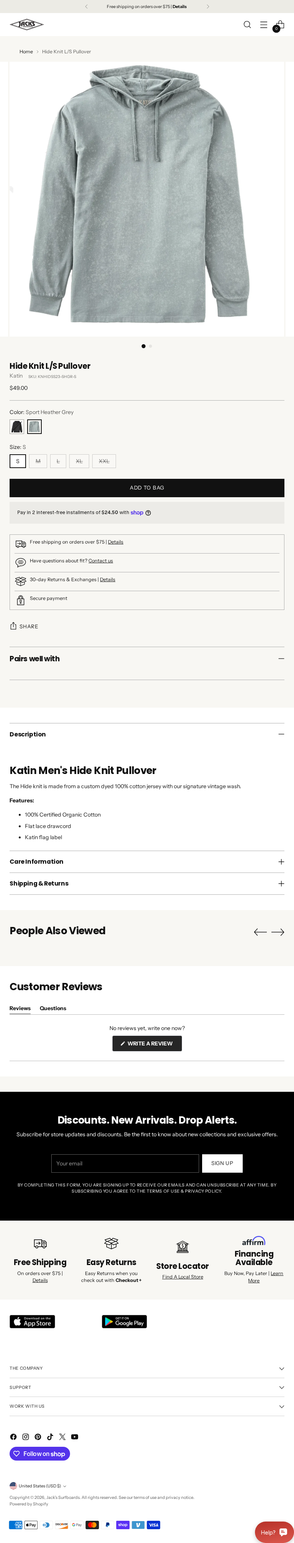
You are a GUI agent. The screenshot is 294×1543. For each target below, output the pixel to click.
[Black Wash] (17, 426)
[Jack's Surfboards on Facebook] (14, 1438)
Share (29, 626)
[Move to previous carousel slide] (260, 932)
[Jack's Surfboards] (27, 24)
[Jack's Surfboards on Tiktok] (51, 1438)
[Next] (207, 6)
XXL (104, 461)
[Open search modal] (247, 25)
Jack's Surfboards (63, 1497)
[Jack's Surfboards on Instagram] (26, 1438)
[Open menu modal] (264, 25)
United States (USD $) (40, 1486)
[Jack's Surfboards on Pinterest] (38, 1438)
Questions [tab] (53, 1009)
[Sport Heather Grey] (34, 426)
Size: (18, 447)
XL (79, 461)
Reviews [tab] (20, 1009)
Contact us (100, 561)
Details (115, 542)
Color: (42, 412)
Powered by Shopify (29, 1504)
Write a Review (154, 1046)
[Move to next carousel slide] (277, 931)
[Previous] (86, 6)
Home (26, 51)
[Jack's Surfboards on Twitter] (63, 1438)
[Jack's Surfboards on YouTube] (75, 1438)
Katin (16, 375)
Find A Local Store (182, 1277)
